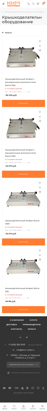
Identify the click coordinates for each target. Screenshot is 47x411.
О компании (17, 320)
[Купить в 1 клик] (40, 50)
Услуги (33, 320)
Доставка (11, 325)
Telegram (26, 337)
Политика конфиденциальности (25, 373)
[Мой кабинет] (38, 4)
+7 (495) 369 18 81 (16, 345)
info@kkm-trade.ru (25, 350)
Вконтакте (20, 337)
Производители (32, 325)
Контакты (16, 329)
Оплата (32, 329)
